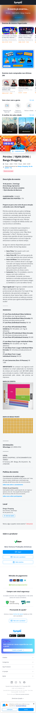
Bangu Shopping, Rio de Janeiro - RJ (18, 167)
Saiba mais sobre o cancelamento (13, 484)
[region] (18, 707)
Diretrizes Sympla (17, 698)
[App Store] (12, 635)
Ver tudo (32, 100)
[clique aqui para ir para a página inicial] (18, 2)
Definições (9, 709)
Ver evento (18, 17)
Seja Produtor (6, 667)
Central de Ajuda (18, 614)
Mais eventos (19, 562)
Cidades (4, 657)
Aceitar (26, 709)
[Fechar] (34, 704)
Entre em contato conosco (22, 694)
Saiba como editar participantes (12, 496)
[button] (5, 705)
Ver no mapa (10, 516)
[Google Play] (21, 635)
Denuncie (29, 524)
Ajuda (4, 676)
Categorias (5, 662)
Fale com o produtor (19, 557)
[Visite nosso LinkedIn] (12, 682)
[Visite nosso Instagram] (16, 682)
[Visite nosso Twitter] (20, 682)
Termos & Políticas (21, 706)
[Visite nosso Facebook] (24, 682)
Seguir (19, 552)
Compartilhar (19, 151)
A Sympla (5, 671)
